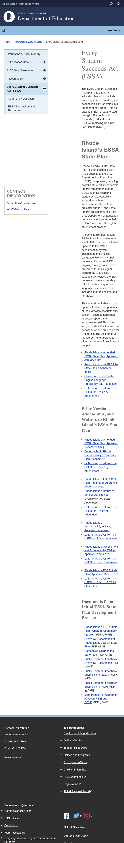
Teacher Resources (75, 747)
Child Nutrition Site (75, 769)
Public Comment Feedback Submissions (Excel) (100, 673)
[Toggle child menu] (44, 62)
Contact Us (11, 825)
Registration (71, 784)
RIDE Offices (12, 818)
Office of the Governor (75, 835)
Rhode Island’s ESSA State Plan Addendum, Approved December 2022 (100, 482)
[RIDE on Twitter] (77, 815)
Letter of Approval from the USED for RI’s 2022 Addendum (100, 510)
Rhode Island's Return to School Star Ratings (99, 492)
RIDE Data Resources (20, 70)
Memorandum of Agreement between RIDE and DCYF (101, 698)
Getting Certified (73, 740)
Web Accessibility (14, 832)
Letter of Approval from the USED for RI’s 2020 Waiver (101, 560)
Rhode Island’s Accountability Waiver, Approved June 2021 (97, 526)
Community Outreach (21, 98)
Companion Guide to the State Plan (99, 652)
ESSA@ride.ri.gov (19, 209)
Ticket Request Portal (77, 791)
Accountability (15, 78)
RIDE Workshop (73, 777)
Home (7, 41)
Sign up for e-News (75, 762)
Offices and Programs (77, 755)
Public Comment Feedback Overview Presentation (100, 661)
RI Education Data (18, 62)
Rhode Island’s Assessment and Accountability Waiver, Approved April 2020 (101, 550)
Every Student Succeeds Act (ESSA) (22, 88)
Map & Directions (12, 756)
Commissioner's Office (17, 811)
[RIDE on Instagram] (88, 815)
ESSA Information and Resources (21, 108)
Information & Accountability (28, 41)
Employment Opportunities (80, 733)
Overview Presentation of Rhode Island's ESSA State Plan (100, 642)
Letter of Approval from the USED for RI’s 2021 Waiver (100, 536)
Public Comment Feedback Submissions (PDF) (100, 684)
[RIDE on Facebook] (68, 816)
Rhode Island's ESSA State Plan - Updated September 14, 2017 (100, 630)
